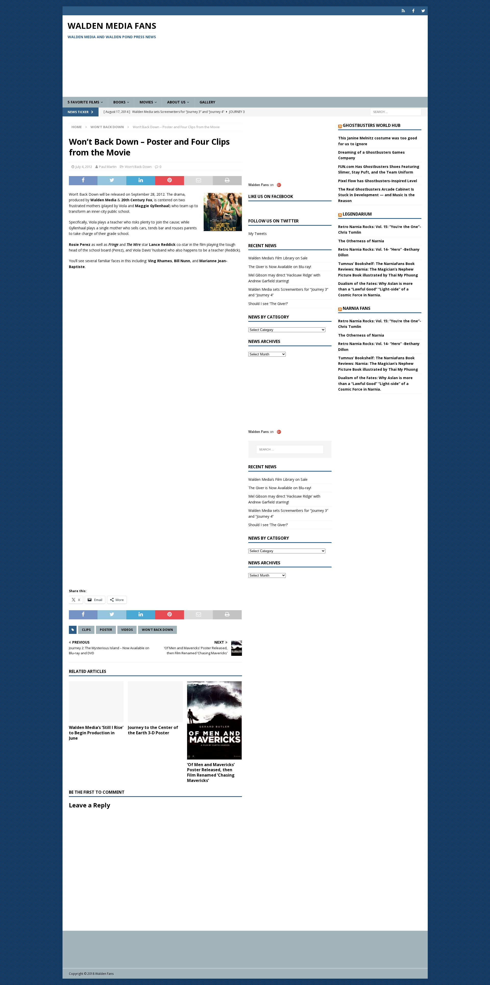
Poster (106, 630)
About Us (176, 102)
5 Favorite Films (83, 102)
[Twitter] (423, 10)
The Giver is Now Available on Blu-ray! (279, 266)
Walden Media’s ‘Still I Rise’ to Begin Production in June (96, 733)
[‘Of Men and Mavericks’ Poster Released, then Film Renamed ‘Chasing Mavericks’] (214, 720)
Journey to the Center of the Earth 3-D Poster (153, 730)
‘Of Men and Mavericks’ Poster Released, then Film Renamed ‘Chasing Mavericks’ (211, 772)
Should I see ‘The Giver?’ (268, 303)
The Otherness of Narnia (361, 240)
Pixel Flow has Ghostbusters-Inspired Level (377, 180)
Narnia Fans (356, 308)
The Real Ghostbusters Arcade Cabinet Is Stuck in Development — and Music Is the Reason (376, 195)
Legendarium (357, 214)
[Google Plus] (403, 10)
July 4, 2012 (84, 166)
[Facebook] (413, 10)
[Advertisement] (304, 56)
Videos (127, 630)
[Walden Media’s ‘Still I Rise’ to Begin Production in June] (96, 701)
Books (119, 102)
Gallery (207, 102)
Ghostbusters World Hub (371, 125)
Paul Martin (108, 166)
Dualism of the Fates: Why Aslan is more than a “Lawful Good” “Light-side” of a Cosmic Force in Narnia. (375, 289)
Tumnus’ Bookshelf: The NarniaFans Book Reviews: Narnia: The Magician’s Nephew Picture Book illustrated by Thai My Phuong (378, 269)
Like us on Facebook (270, 196)
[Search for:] (395, 111)
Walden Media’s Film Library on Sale (278, 258)
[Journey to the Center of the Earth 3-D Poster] (155, 701)
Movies (146, 102)
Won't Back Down (138, 166)
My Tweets (257, 233)
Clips (86, 630)
